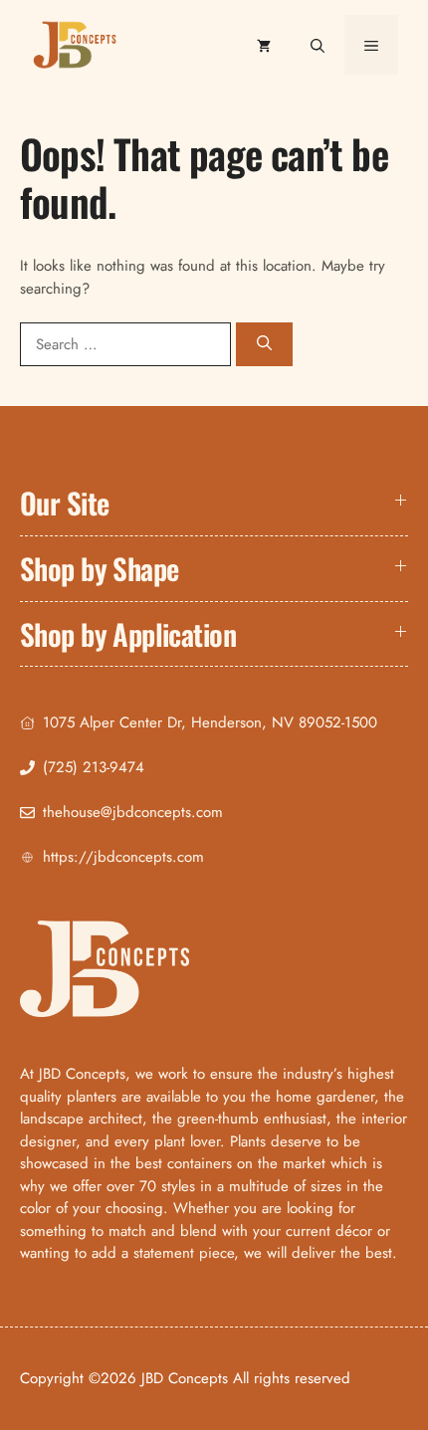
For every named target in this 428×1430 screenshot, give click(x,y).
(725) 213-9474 (93, 767)
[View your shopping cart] (264, 45)
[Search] (264, 344)
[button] (317, 45)
